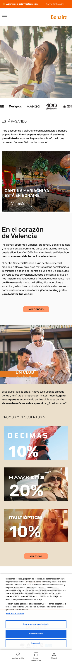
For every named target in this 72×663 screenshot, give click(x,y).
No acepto (36, 643)
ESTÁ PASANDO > (15, 121)
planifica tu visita (18, 658)
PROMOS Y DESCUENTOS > (23, 417)
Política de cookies (15, 613)
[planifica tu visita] (18, 654)
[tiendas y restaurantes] (36, 654)
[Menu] (4, 16)
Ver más (18, 203)
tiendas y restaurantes (36, 659)
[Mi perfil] (54, 654)
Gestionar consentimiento (36, 624)
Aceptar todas (36, 633)
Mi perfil (54, 658)
